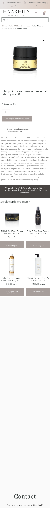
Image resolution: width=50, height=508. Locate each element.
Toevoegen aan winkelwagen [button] (12, 245)
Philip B (12, 26)
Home (4, 26)
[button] (36, 13)
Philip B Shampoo (23, 26)
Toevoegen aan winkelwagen (17, 118)
